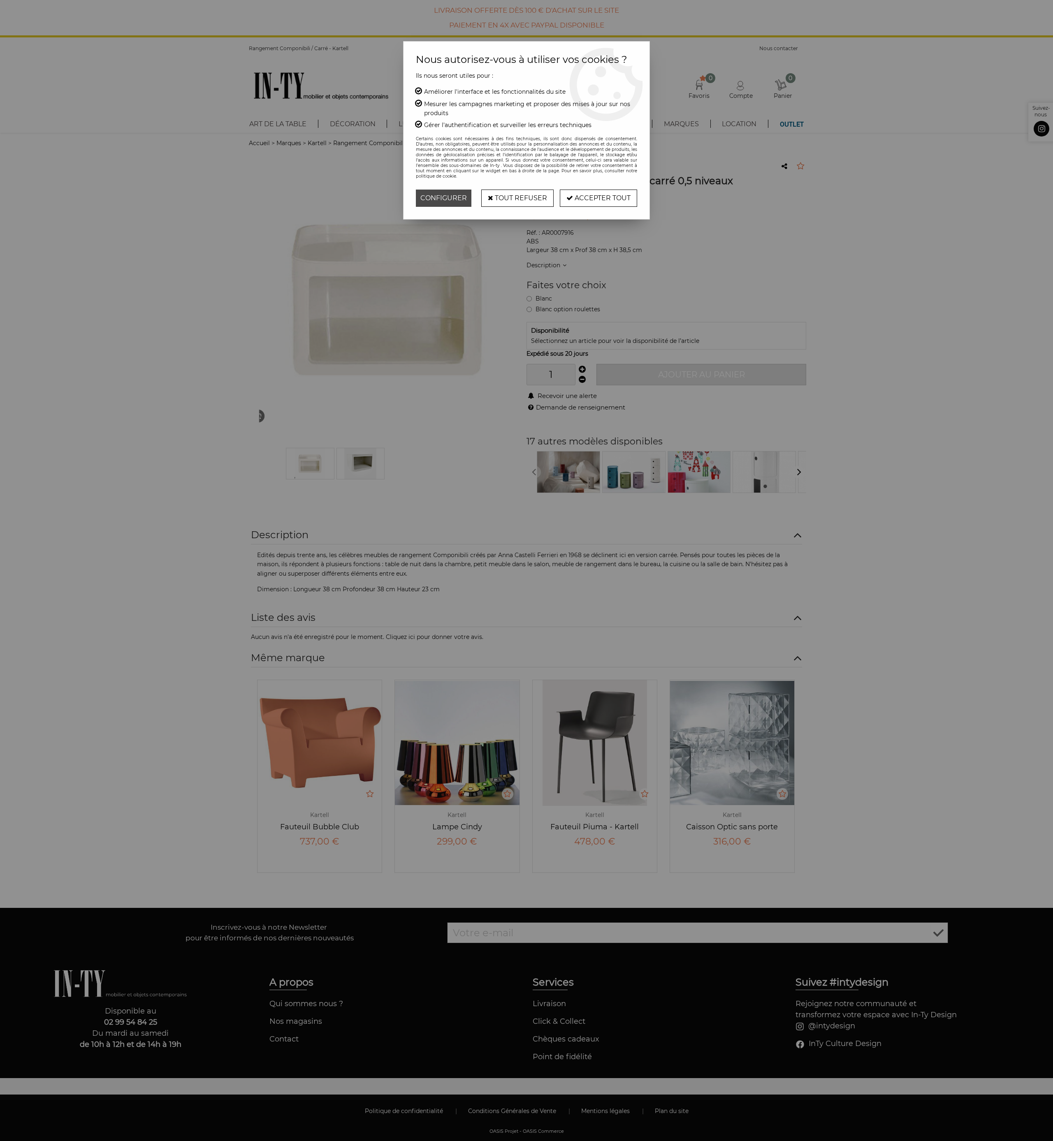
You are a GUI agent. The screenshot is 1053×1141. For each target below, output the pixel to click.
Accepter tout (602, 198)
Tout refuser (520, 198)
